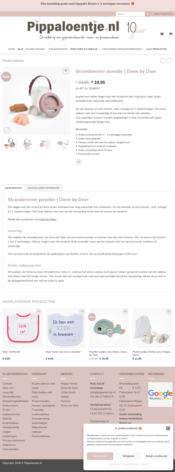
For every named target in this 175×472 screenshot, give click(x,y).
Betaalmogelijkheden (16, 401)
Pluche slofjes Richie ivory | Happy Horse (151, 353)
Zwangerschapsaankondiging (122, 49)
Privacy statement (14, 440)
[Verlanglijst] (162, 34)
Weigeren (128, 456)
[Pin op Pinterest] (78, 162)
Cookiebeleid (115, 464)
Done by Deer (47, 219)
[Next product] (162, 60)
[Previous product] (169, 60)
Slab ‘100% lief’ (12, 351)
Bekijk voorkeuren (156, 456)
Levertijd (8, 392)
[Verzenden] (147, 14)
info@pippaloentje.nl (103, 392)
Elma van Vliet (70, 405)
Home (11, 49)
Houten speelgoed (43, 405)
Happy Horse (69, 384)
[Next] (65, 100)
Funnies (66, 401)
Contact (144, 464)
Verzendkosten (12, 397)
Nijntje (65, 397)
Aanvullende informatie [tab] (44, 188)
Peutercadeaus (13, 60)
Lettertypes (10, 436)
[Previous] (8, 100)
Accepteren (100, 456)
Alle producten (156, 49)
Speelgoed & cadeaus (83, 49)
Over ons (8, 388)
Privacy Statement (131, 464)
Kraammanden (58, 49)
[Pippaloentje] (87, 30)
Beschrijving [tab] (13, 188)
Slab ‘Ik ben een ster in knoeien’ (63, 351)
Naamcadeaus (35, 49)
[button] (168, 428)
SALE (20, 49)
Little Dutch (68, 392)
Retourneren (10, 405)
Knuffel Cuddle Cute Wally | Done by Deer (108, 353)
